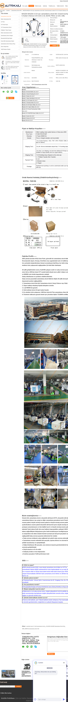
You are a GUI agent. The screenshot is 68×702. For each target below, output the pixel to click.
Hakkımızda (38, 6)
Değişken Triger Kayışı (6, 30)
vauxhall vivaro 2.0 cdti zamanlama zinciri (35, 626)
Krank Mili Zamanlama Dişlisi (7, 41)
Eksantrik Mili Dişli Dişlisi (6, 38)
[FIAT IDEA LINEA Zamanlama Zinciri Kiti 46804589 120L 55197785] (3, 67)
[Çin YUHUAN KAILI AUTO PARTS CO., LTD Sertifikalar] (5, 79)
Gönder (18, 686)
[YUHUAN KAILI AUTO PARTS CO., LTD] (22, 40)
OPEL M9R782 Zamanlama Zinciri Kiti (30, 628)
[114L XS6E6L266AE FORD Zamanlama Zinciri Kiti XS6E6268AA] (3, 57)
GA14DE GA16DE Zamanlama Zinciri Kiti (55, 626)
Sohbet (54, 45)
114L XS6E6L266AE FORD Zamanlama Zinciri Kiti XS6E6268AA (12, 58)
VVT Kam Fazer (4, 24)
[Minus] (64, 663)
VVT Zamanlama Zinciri (6, 27)
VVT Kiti (2, 21)
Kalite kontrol (60, 6)
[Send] (64, 699)
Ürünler (31, 6)
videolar (45, 6)
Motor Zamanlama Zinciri (6, 32)
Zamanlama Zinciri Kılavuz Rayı (8, 43)
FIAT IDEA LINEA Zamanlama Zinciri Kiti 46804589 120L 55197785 (12, 68)
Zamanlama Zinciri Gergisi (7, 35)
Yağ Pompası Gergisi (5, 49)
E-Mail (2, 693)
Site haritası (8, 693)
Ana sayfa (25, 6)
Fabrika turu (52, 6)
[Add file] (35, 699)
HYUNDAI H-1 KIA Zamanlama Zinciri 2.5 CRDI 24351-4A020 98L (12, 63)
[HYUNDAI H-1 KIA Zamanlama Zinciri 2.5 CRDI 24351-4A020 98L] (2, 62)
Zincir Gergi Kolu (4, 46)
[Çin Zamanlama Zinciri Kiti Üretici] (10, 5)
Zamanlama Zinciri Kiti (16, 10)
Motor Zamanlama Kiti (6, 19)
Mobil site (5, 695)
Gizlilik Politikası (8, 698)
